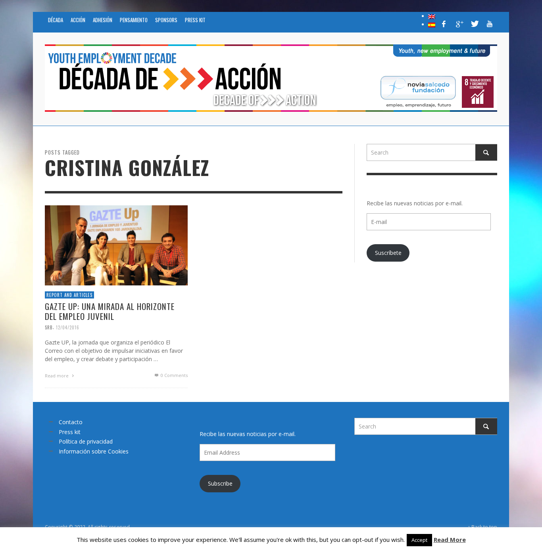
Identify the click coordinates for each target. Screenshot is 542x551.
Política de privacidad (86, 441)
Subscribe (220, 483)
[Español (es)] (431, 24)
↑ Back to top (482, 527)
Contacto (71, 422)
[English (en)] (431, 15)
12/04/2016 (67, 327)
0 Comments (174, 375)
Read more (57, 376)
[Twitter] (474, 24)
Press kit (70, 432)
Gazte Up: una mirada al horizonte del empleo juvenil (110, 311)
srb (49, 327)
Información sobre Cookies (94, 451)
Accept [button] (419, 539)
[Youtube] (489, 24)
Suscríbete (388, 252)
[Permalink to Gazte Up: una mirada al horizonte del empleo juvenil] (116, 244)
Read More (450, 539)
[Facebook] (444, 24)
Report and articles (69, 294)
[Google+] (459, 24)
